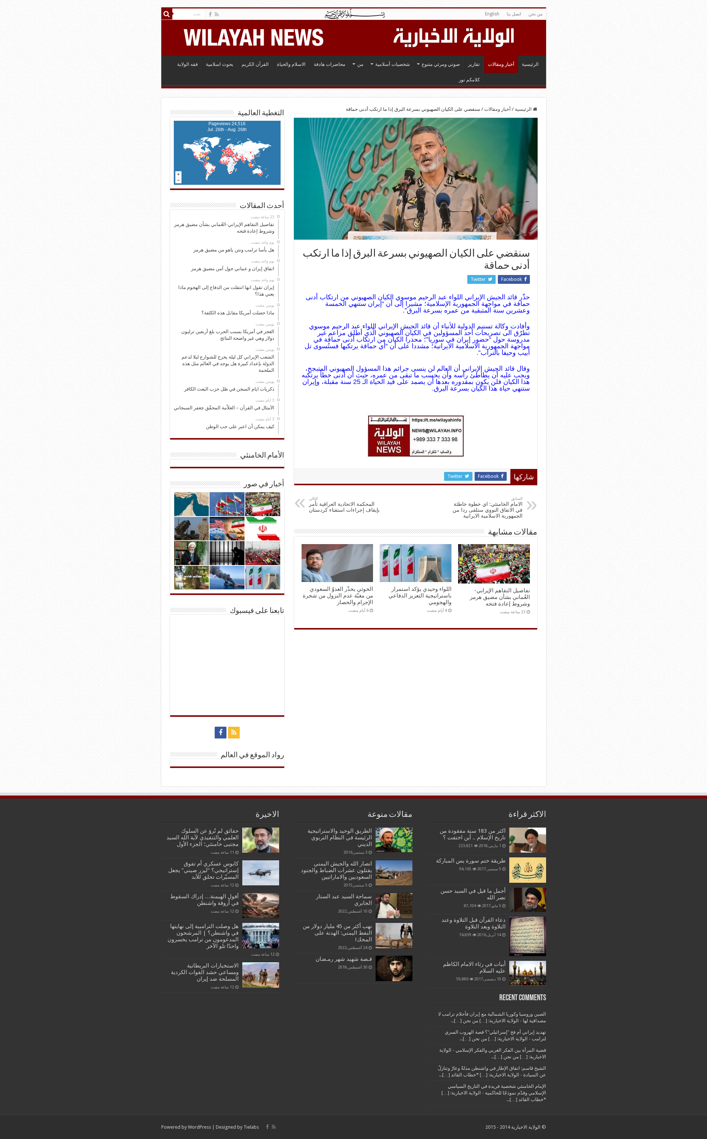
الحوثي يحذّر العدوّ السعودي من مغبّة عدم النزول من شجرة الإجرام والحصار (338, 596)
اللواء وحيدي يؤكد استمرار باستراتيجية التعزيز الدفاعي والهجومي (419, 596)
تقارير (474, 64)
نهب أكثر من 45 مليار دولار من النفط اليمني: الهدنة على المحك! (337, 933)
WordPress (199, 1127)
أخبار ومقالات (501, 64)
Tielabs (251, 1127)
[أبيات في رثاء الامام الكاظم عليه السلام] (527, 973)
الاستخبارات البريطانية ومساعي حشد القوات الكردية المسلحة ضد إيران (205, 972)
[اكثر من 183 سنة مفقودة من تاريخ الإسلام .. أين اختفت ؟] (527, 840)
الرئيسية (530, 64)
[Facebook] (210, 14)
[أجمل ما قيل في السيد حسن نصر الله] (527, 900)
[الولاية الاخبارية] (454, 36)
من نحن (535, 14)
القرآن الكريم (255, 64)
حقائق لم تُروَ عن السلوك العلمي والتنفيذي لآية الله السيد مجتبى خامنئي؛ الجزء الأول (202, 837)
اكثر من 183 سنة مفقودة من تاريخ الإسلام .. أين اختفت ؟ (473, 834)
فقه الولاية (187, 64)
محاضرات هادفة (329, 64)
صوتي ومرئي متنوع (441, 64)
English (492, 14)
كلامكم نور (469, 79)
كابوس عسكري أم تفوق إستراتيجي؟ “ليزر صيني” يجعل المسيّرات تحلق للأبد (203, 870)
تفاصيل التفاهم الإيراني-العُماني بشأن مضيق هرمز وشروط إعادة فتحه (500, 597)
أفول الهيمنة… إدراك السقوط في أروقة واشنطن (204, 899)
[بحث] (166, 14)
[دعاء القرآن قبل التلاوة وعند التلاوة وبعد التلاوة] (527, 936)
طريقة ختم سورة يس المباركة (471, 860)
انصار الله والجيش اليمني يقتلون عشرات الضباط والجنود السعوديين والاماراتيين (336, 870)
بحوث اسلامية (219, 64)
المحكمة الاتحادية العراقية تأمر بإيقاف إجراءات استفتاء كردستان (344, 504)
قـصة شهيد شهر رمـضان (344, 959)
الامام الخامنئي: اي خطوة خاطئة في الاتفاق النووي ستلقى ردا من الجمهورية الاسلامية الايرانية (488, 507)
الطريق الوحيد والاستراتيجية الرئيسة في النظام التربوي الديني (339, 837)
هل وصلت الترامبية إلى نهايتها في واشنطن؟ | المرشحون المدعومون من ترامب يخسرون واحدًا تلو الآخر (203, 936)
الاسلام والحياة (291, 64)
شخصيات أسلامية (392, 64)
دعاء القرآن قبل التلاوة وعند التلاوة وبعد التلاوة (474, 923)
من (360, 64)
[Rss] (216, 14)
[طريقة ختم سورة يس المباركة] (527, 869)
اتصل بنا (514, 14)
